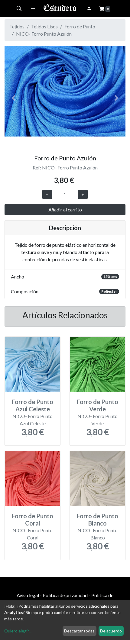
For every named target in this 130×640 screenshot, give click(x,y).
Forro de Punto (79, 26)
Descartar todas (79, 630)
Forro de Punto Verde (97, 405)
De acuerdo (111, 630)
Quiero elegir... (17, 630)
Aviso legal (28, 595)
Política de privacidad (65, 595)
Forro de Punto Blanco (97, 519)
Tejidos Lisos (44, 26)
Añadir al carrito (65, 209)
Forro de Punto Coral (32, 519)
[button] (14, 98)
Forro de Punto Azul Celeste (32, 405)
